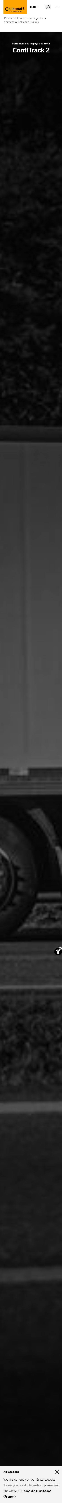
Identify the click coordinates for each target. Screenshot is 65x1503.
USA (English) (34, 1491)
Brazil (33, 7)
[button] (61, 948)
